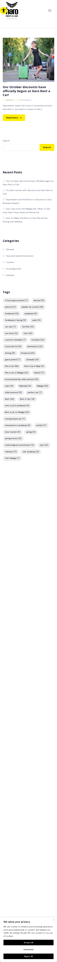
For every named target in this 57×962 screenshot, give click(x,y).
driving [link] (10, 353)
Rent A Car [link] (27, 399)
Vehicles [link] (10, 275)
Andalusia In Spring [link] (15, 320)
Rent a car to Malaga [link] (17, 412)
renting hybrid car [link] (15, 419)
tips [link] (44, 445)
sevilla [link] (41, 425)
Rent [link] (9, 399)
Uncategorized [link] (13, 268)
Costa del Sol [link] (13, 346)
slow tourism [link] (12, 432)
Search (6, 140)
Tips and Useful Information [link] (19, 255)
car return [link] (11, 333)
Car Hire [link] (28, 326)
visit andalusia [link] (31, 451)
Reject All (28, 956)
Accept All (28, 942)
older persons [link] (13, 392)
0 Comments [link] (24, 99)
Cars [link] (28, 333)
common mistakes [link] (15, 340)
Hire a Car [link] (12, 366)
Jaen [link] (9, 386)
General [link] (9, 99)
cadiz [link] (36, 320)
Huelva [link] (39, 372)
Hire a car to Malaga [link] (16, 372)
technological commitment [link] (19, 445)
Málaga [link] (42, 386)
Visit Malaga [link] (12, 458)
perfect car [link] (35, 392)
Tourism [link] (10, 262)
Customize (28, 949)
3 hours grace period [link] (16, 300)
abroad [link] (39, 300)
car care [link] (10, 326)
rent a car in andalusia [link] (17, 405)
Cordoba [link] (37, 340)
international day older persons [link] (21, 379)
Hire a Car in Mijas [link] (34, 366)
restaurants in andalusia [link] (17, 425)
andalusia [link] (30, 313)
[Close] (54, 919)
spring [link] (31, 432)
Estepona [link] (28, 353)
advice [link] (10, 307)
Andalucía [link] (12, 313)
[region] (28, 939)
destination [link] (35, 346)
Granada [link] (32, 359)
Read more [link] (12, 117)
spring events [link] (13, 438)
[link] (3, 10)
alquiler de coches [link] (32, 307)
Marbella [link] (25, 386)
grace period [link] (12, 359)
